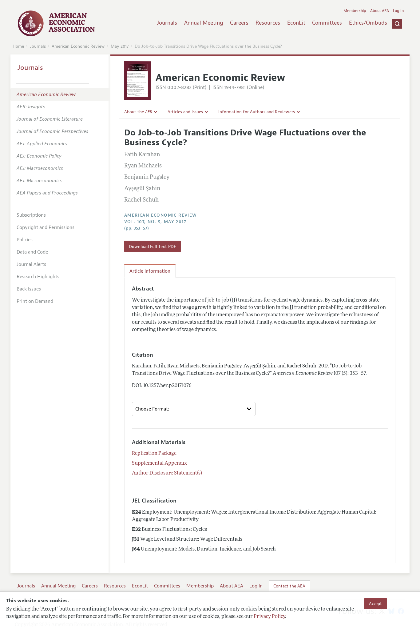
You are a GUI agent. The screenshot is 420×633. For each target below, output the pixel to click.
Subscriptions (31, 215)
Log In (398, 10)
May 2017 (120, 46)
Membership (354, 10)
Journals (167, 22)
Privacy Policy (269, 616)
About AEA (379, 10)
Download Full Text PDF (152, 246)
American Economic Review (78, 46)
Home (18, 46)
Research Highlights (38, 277)
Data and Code (32, 252)
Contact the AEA (289, 586)
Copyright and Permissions (45, 227)
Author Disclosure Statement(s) (167, 473)
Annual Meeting (203, 22)
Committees (327, 22)
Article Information (149, 271)
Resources (268, 22)
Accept (375, 603)
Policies (25, 240)
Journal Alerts (31, 264)
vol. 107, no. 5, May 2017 (155, 221)
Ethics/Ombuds (368, 22)
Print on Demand (35, 301)
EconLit (296, 22)
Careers (239, 22)
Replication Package (154, 453)
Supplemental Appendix (159, 463)
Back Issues (29, 289)
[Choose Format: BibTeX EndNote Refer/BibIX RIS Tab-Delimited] (194, 409)
